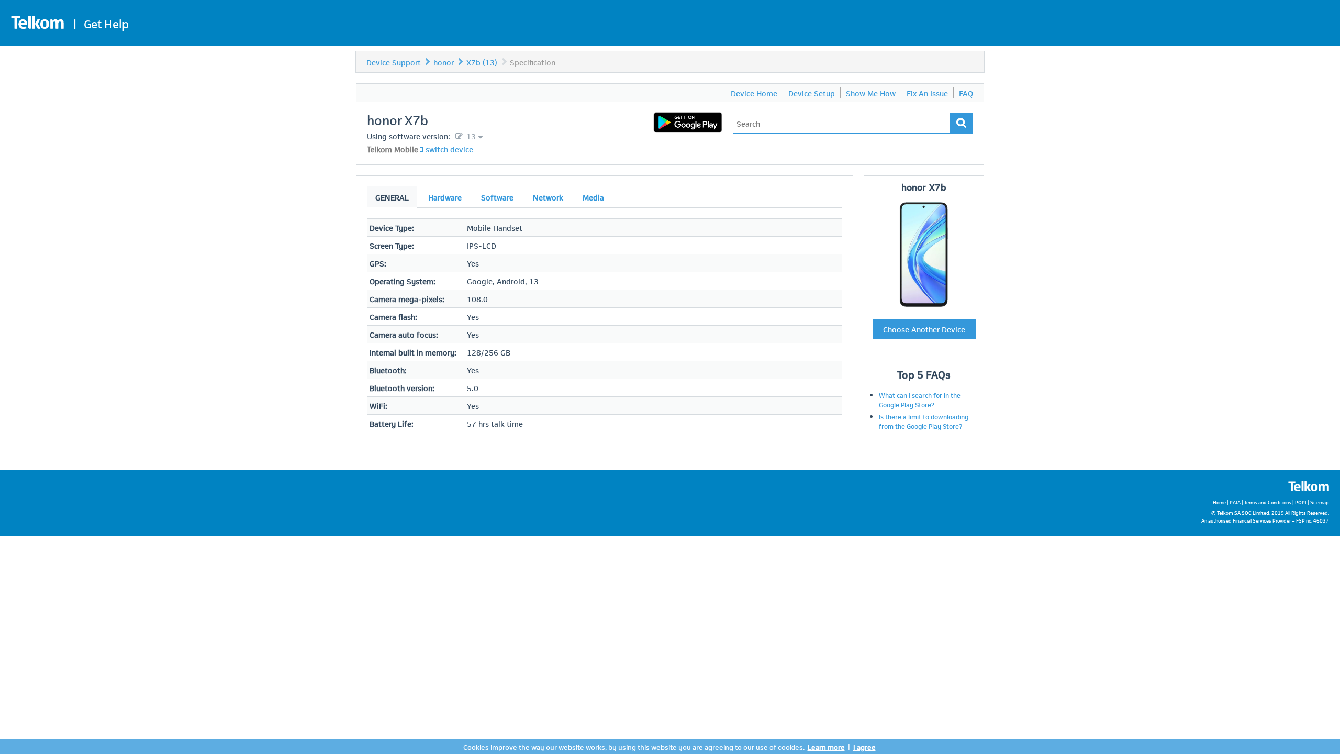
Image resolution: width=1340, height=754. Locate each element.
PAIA (1235, 501)
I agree (864, 746)
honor (443, 62)
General (392, 197)
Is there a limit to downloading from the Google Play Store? (923, 421)
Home (1219, 501)
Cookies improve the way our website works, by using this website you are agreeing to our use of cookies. (634, 746)
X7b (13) (481, 62)
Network (548, 197)
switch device (449, 148)
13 (470, 135)
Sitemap (1319, 501)
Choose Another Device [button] (924, 329)
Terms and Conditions (1267, 501)
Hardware (445, 197)
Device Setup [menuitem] (811, 92)
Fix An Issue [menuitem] (927, 92)
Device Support (393, 62)
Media (593, 197)
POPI (1300, 501)
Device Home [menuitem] (754, 92)
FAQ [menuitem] (966, 92)
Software (497, 197)
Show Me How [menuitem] (871, 92)
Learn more (826, 746)
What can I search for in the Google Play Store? (920, 399)
